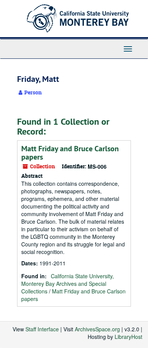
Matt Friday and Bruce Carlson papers (70, 153)
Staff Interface (42, 329)
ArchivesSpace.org (97, 329)
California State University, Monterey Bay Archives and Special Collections (67, 283)
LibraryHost (128, 336)
